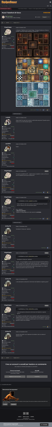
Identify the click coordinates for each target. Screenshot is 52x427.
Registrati (13, 404)
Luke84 (8, 117)
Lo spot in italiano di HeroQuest (18, 8)
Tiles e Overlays (16, 17)
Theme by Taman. (32, 419)
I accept (44, 424)
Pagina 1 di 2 (16, 22)
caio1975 (8, 143)
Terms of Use (20, 425)
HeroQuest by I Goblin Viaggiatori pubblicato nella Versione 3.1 (33, 8)
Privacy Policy (26, 416)
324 (13, 41)
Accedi (5, 404)
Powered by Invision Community (22, 419)
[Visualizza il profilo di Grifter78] (8, 231)
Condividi (38, 17)
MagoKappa (7, 27)
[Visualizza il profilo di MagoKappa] (3, 17)
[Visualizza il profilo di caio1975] (8, 148)
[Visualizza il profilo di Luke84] (8, 122)
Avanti (7, 22)
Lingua (19, 416)
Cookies (32, 416)
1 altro (40, 218)
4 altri (40, 109)
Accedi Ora (37, 376)
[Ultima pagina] (11, 23)
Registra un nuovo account (15, 376)
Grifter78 (8, 226)
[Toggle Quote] (17, 201)
